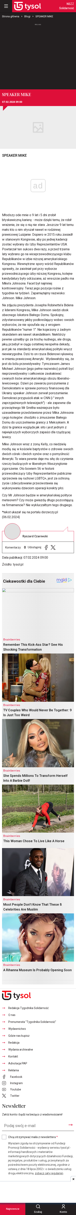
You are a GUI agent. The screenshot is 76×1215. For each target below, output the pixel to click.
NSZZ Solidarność (66, 6)
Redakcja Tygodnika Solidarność (28, 1008)
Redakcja (13, 1043)
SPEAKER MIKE (44, 16)
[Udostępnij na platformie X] (53, 547)
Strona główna (10, 16)
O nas (11, 1015)
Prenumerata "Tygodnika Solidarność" (32, 1022)
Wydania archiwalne (20, 1050)
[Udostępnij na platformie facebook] (46, 547)
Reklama (13, 1070)
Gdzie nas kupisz (19, 1036)
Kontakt (13, 1056)
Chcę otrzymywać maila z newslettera (33, 1137)
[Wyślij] (70, 1125)
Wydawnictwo (17, 1029)
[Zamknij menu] (6, 6)
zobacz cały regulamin (49, 1173)
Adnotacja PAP (17, 1063)
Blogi (27, 16)
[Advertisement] (38, 55)
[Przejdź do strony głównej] (27, 6)
